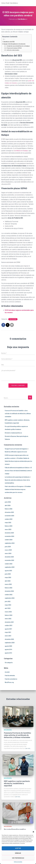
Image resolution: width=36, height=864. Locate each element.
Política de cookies (18, 861)
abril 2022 (7, 608)
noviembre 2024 (9, 536)
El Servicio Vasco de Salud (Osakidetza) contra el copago (18, 470)
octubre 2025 (8, 519)
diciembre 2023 (9, 557)
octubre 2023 (8, 564)
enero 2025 (8, 529)
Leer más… (28, 748)
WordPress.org (9, 682)
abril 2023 (7, 581)
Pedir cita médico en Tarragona (14, 486)
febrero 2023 (8, 588)
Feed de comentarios (11, 679)
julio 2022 (7, 601)
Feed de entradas (10, 675)
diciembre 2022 (9, 591)
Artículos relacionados (13, 50)
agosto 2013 (8, 653)
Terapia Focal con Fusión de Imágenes (16, 449)
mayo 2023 (8, 577)
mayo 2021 (8, 632)
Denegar (18, 853)
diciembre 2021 (9, 622)
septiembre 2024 (9, 543)
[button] (33, 832)
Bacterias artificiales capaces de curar (16, 451)
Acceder (7, 672)
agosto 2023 (8, 570)
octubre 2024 (8, 539)
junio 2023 (8, 574)
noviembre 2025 (9, 515)
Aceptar (18, 848)
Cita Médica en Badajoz (20, 150)
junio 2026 (8, 502)
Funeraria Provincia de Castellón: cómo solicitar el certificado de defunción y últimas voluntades (18, 413)
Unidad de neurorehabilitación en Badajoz (18, 46)
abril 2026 (7, 505)
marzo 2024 (8, 550)
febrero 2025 (8, 526)
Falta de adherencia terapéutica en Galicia (17, 467)
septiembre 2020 (9, 642)
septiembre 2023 (9, 567)
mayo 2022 (8, 605)
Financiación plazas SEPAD (14, 48)
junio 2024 (8, 546)
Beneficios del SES (9, 41)
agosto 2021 (8, 629)
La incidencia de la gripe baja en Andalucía (17, 477)
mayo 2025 (8, 522)
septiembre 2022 (9, 598)
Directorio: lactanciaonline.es (13, 433)
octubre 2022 (8, 594)
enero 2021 (8, 636)
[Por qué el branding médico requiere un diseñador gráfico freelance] (18, 813)
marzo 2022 (8, 612)
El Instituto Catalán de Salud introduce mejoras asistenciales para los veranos (18, 461)
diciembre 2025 (9, 512)
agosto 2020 (8, 646)
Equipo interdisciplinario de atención (14, 44)
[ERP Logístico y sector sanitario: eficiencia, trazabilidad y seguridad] (18, 764)
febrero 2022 (8, 615)
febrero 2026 (8, 509)
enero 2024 (8, 553)
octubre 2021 (8, 625)
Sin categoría (13, 319)
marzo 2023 (8, 584)
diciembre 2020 (9, 639)
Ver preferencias (18, 858)
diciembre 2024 (9, 533)
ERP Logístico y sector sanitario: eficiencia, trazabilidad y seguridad (17, 783)
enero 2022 (8, 618)
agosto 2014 (8, 649)
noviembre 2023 (9, 560)
